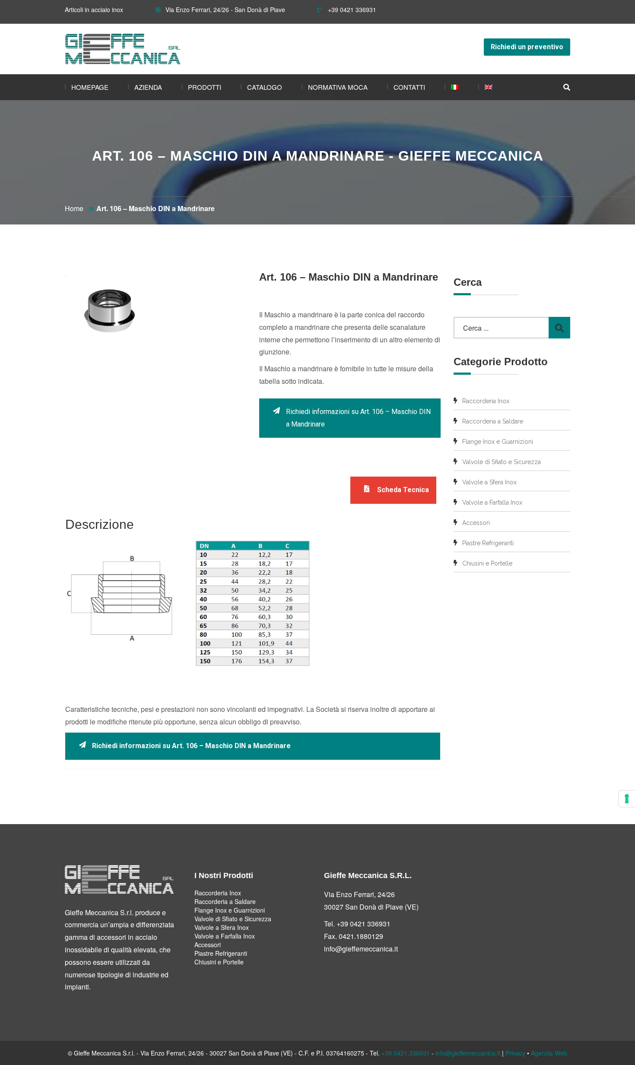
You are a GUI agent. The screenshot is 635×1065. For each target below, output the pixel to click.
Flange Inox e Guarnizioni (497, 441)
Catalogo (264, 87)
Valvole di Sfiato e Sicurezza (501, 461)
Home (74, 208)
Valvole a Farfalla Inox (492, 502)
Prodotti (204, 87)
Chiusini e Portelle (487, 563)
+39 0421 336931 (351, 9)
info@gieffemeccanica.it (361, 949)
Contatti (409, 87)
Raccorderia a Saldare (492, 421)
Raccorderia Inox (485, 401)
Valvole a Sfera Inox (489, 482)
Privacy (515, 1053)
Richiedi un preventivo (527, 47)
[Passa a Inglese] (485, 87)
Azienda (148, 87)
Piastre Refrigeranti (488, 543)
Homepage (89, 87)
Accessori (476, 522)
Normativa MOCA (338, 87)
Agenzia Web (549, 1053)
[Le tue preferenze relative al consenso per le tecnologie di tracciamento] (627, 798)
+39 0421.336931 (405, 1053)
